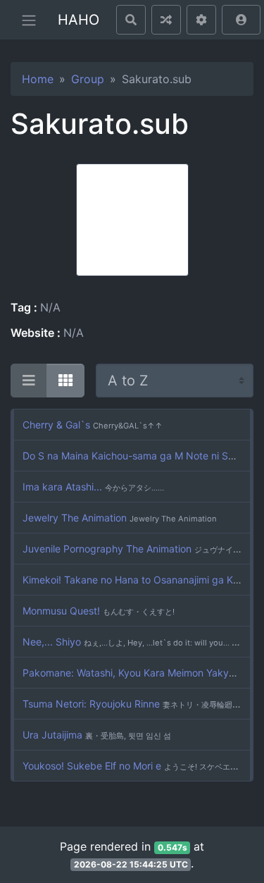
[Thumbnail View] (65, 380)
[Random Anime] (166, 20)
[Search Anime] (131, 20)
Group (87, 79)
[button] (241, 20)
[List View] (29, 380)
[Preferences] (201, 20)
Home (38, 79)
